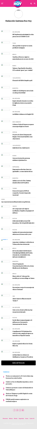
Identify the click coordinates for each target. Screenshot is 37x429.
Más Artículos (18, 363)
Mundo (15, 418)
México (11, 418)
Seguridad (21, 418)
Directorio (5, 418)
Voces (26, 418)
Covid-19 (32, 418)
